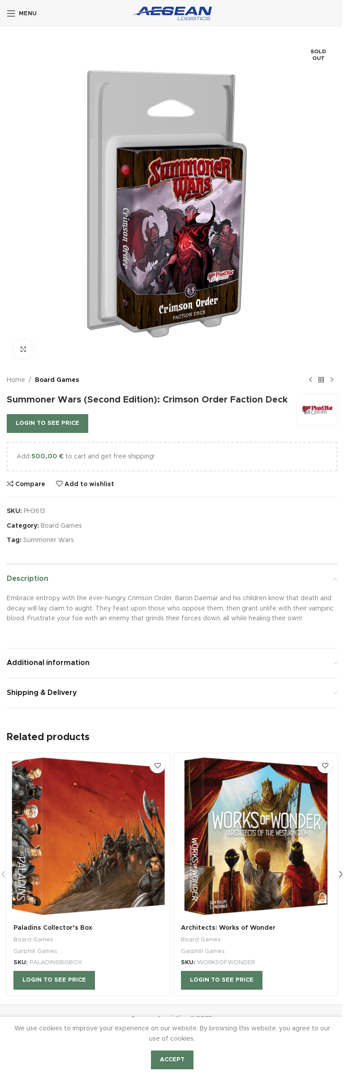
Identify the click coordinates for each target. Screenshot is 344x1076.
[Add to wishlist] (157, 765)
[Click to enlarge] (23, 349)
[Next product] (332, 380)
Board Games (57, 380)
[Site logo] (172, 13)
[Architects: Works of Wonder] (255, 836)
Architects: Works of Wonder (228, 928)
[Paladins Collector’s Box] (88, 836)
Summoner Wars (48, 540)
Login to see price (47, 423)
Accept (172, 1060)
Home (16, 380)
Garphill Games (35, 951)
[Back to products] (321, 380)
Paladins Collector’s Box (52, 928)
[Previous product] (310, 380)
